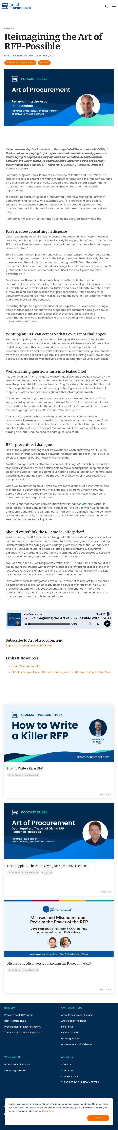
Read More (105, 794)
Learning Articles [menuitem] (70, 1038)
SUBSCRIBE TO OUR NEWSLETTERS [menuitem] (80, 1082)
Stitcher (20, 645)
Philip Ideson (11, 55)
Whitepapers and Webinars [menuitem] (76, 1044)
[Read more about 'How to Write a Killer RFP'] (59, 733)
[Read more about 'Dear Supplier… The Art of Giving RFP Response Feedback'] (59, 831)
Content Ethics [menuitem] (69, 1076)
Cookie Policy (48, 1111)
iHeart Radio (35, 645)
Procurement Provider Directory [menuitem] (22, 1026)
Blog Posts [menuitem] (67, 1026)
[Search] (106, 6)
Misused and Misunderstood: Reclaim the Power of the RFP (49, 963)
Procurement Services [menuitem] (17, 1064)
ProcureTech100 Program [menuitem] (18, 1015)
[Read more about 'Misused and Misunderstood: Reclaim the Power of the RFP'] (59, 928)
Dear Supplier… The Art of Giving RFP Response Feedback (47, 866)
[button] (114, 5)
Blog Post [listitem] (47, 872)
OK (98, 1118)
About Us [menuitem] (66, 1064)
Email (48, 645)
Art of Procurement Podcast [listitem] (23, 775)
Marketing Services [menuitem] (15, 1070)
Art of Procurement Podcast (20, 62)
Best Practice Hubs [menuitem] (15, 1021)
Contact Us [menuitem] (67, 1070)
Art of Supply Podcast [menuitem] (73, 1021)
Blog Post (44, 62)
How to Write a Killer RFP (25, 768)
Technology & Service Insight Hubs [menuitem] (23, 1032)
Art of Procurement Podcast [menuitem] (77, 1015)
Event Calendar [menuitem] (70, 1032)
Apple (9, 645)
